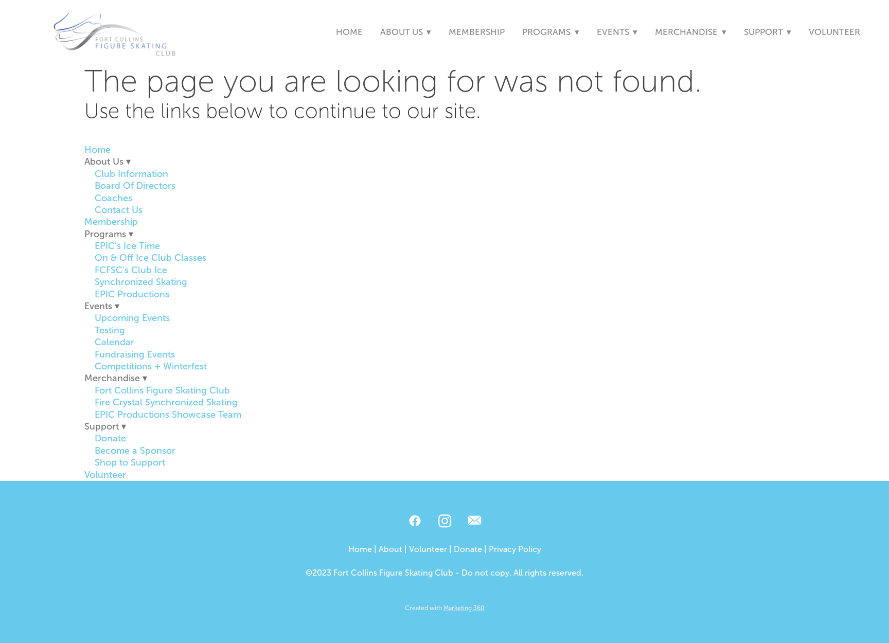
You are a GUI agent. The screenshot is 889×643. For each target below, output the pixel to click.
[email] (474, 521)
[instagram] (444, 521)
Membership (477, 32)
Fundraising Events (135, 354)
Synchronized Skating (141, 282)
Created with (445, 608)
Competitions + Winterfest (151, 366)
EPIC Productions (132, 294)
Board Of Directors (135, 186)
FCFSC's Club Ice (131, 270)
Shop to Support (130, 462)
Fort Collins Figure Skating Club (162, 390)
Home (349, 32)
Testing (110, 330)
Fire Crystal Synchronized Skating (166, 402)
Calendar (114, 342)
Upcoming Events (132, 318)
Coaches (113, 198)
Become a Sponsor (135, 450)
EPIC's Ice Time (127, 246)
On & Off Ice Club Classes (150, 258)
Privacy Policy (515, 549)
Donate (110, 438)
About (390, 549)
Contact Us (119, 210)
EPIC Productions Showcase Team (168, 414)
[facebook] (414, 521)
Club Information (131, 174)
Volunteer (834, 32)
